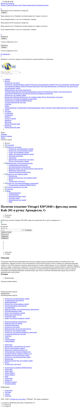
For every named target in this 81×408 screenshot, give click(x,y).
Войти (3, 3)
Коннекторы (9, 97)
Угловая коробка (10, 384)
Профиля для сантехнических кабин (17, 355)
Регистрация (10, 3)
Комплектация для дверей (66, 108)
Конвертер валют (43, 5)
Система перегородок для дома (15, 102)
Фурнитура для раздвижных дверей (42, 84)
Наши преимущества (29, 5)
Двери (7, 106)
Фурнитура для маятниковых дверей (17, 84)
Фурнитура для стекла (12, 83)
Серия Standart (9, 341)
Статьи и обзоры (10, 118)
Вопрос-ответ (17, 5)
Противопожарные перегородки (35, 92)
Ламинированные (11, 108)
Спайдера (8, 104)
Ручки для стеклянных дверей (64, 84)
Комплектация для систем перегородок (18, 90)
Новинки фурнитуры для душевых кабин (27, 97)
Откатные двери (50, 108)
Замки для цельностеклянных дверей (21, 154)
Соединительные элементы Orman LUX (18, 353)
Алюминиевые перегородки (14, 92)
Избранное (5, 238)
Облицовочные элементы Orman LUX (18, 352)
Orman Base (9, 378)
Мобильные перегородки (22, 93)
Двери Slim (8, 369)
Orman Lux (8, 380)
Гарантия (9, 5)
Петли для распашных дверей (19, 161)
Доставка (8, 111)
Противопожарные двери (36, 108)
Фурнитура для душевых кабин (15, 95)
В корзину (28, 230)
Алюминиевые (22, 108)
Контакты (8, 122)
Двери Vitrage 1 (10, 373)
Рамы (76, 108)
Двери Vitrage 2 (10, 375)
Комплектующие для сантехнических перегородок (26, 168)
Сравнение (5, 236)
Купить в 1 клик (6, 232)
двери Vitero (9, 371)
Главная (7, 79)
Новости (8, 117)
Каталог (7, 81)
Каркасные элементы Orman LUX (16, 350)
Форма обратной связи (12, 124)
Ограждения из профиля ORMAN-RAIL (18, 100)
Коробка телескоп (11, 382)
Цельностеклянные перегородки (42, 93)
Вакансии (8, 120)
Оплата (3, 5)
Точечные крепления (33, 86)
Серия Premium (10, 339)
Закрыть (4, 12)
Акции (7, 109)
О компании (9, 113)
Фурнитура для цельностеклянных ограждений (21, 99)
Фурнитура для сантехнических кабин (18, 357)
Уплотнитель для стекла (55, 97)
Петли (44, 97)
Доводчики (44, 86)
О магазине (10, 145)
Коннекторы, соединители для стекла (60, 86)
